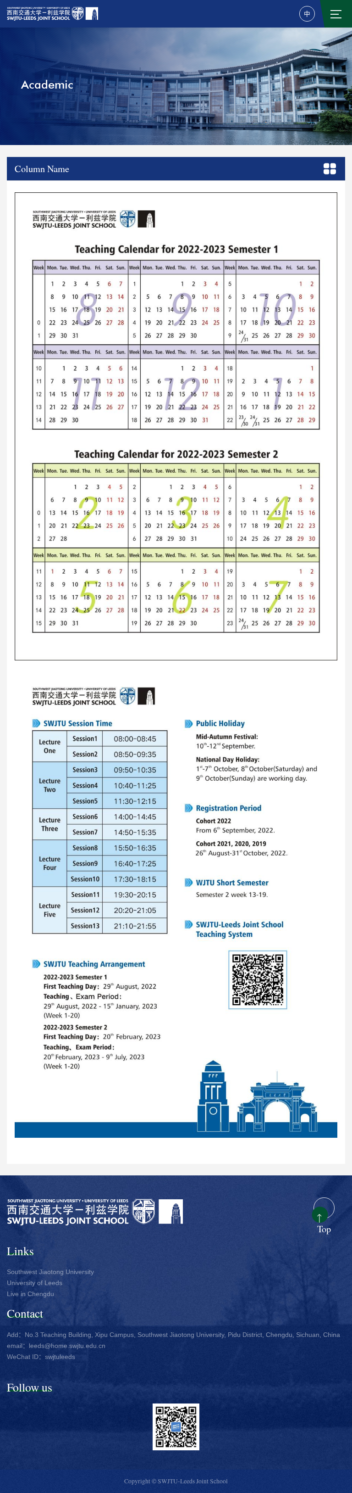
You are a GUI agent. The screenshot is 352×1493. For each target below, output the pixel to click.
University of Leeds (34, 1283)
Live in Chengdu (30, 1294)
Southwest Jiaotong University (50, 1272)
